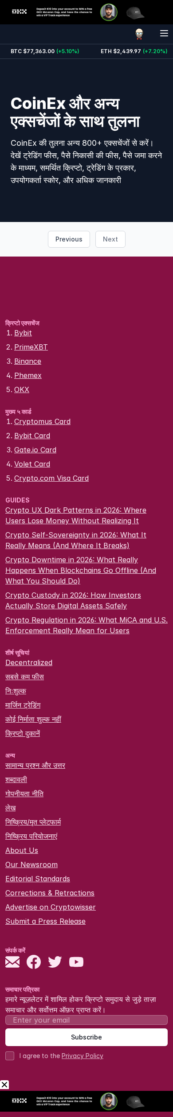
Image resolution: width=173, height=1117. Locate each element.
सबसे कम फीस (24, 676)
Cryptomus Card (42, 421)
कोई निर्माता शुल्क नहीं (33, 719)
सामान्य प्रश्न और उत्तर (35, 765)
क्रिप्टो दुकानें (22, 733)
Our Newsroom (31, 864)
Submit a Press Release (45, 921)
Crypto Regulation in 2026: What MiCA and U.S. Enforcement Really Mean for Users (86, 625)
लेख (10, 807)
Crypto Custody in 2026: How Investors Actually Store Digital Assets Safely (73, 600)
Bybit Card (32, 435)
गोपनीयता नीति (24, 793)
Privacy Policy (82, 1055)
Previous (69, 239)
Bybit (23, 332)
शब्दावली (16, 779)
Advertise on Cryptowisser (50, 907)
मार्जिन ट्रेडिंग (22, 705)
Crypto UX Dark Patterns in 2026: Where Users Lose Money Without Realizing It (75, 515)
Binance (27, 361)
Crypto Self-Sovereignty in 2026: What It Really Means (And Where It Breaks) (75, 540)
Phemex (28, 375)
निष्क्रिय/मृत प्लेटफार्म (33, 821)
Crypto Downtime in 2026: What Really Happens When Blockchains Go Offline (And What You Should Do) (80, 570)
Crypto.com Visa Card (51, 478)
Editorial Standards (37, 878)
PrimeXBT (31, 346)
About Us (21, 850)
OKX (21, 389)
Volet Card (32, 463)
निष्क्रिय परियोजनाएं (31, 836)
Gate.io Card (35, 449)
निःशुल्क (15, 690)
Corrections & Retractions (49, 892)
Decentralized (28, 662)
